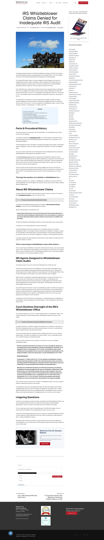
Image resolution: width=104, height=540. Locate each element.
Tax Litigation (72, 186)
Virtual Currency (72, 202)
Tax (70, 178)
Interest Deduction (73, 106)
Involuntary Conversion (74, 110)
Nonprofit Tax (72, 141)
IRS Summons (72, 129)
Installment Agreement (74, 102)
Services (44, 2)
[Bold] (19, 473)
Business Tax (72, 61)
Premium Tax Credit (73, 149)
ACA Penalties (72, 49)
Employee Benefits (73, 82)
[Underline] (22, 473)
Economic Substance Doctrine (76, 80)
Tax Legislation (72, 184)
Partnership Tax (72, 145)
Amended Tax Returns (74, 55)
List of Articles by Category (75, 44)
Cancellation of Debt (73, 65)
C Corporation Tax (73, 63)
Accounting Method (73, 51)
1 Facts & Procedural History (28, 111)
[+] (35, 472)
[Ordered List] (25, 473)
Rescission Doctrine (73, 162)
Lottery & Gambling (73, 135)
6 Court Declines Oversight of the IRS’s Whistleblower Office (35, 118)
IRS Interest (71, 119)
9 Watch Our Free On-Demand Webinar (31, 122)
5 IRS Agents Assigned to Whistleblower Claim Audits (33, 117)
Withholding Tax (72, 207)
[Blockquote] (29, 473)
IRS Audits (71, 114)
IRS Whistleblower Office (24, 157)
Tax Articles (58, 2)
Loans (70, 133)
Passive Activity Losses (74, 147)
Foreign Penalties (73, 96)
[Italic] (20, 473)
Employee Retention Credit (75, 84)
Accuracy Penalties (73, 53)
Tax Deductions (72, 182)
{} (33, 472)
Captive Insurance (73, 69)
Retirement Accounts (73, 168)
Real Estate (71, 153)
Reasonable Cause (73, 155)
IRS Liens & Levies (73, 121)
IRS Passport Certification (75, 125)
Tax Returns (71, 194)
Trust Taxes (71, 198)
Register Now (45, 443)
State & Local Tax (73, 176)
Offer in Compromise (73, 143)
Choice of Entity (72, 74)
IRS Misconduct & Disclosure (75, 123)
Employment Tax (73, 86)
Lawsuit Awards (72, 131)
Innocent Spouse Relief (74, 100)
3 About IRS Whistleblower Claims (29, 114)
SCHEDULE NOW (72, 513)
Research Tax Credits (74, 164)
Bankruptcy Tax (72, 57)
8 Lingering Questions (27, 121)
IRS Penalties (72, 127)
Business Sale (72, 59)
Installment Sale (72, 104)
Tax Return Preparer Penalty (75, 192)
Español (38, 2)
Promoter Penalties (73, 151)
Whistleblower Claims (51, 27)
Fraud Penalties (72, 98)
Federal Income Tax (73, 92)
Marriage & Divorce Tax (74, 137)
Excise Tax (71, 90)
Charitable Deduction (74, 71)
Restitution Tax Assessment (75, 166)
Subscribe (65, 2)
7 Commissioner (26, 120)
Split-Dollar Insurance (74, 174)
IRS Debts (71, 116)
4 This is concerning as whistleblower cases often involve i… (35, 115)
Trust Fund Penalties (73, 196)
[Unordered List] (27, 473)
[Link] (32, 473)
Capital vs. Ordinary (73, 67)
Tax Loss (71, 188)
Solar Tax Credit (72, 172)
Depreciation (72, 78)
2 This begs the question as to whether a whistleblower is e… (35, 113)
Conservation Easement (74, 76)
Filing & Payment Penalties (75, 94)
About (50, 2)
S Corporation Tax (73, 170)
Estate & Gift (72, 88)
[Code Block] (30, 473)
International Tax (73, 108)
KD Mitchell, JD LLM (35, 27)
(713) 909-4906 (83, 2)
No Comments (60, 27)
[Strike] (24, 473)
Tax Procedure (72, 190)
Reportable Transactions (74, 159)
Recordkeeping (72, 157)
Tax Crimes (71, 180)
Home (70, 11)
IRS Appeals (71, 112)
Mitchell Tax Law (73, 139)
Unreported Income (73, 200)
